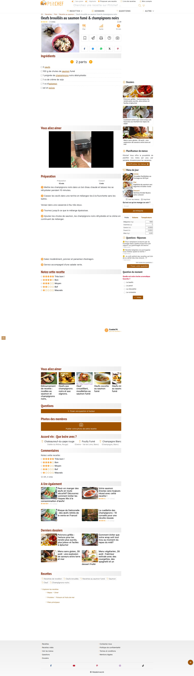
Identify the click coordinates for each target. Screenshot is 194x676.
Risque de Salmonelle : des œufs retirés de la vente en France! (68, 513)
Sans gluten (79, 1)
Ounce (127, 227)
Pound (126, 230)
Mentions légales (106, 655)
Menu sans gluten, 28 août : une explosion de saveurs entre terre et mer (69, 555)
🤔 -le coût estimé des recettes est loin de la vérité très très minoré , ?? (138, 257)
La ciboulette (131, 289)
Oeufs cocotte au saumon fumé (101, 388)
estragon (53, 83)
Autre (148, 11)
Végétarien (92, 1)
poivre (52, 88)
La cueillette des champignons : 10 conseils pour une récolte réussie (108, 514)
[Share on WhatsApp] (101, 49)
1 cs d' (50, 83)
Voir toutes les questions (144, 262)
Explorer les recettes (50, 589)
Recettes (74, 11)
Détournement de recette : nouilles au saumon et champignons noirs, (48, 392)
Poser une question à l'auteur (82, 411)
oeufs (47, 67)
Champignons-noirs (60, 582)
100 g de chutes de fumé (59, 71)
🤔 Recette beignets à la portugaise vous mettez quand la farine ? (136, 251)
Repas (49, 593)
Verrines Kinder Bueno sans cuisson (142, 194)
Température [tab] (146, 217)
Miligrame (128, 222)
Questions (124, 11)
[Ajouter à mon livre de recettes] (85, 38)
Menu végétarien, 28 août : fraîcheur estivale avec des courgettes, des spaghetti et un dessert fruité (101, 557)
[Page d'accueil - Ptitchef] (42, 14)
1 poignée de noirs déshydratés (64, 75)
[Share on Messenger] (92, 49)
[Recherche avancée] (144, 6)
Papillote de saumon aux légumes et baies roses (142, 185)
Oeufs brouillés (72, 579)
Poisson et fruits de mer (65, 597)
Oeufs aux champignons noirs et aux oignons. (66, 390)
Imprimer (146, 199)
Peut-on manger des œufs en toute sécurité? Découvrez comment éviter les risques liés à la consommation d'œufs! (60, 494)
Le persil (129, 286)
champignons (62, 75)
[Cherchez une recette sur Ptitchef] (140, 5)
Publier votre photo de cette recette (81, 429)
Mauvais (58, 290)
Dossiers (99, 11)
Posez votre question (139, 266)
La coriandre (131, 292)
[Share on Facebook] (84, 49)
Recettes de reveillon (53, 579)
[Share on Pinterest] (117, 49)
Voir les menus (133, 199)
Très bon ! (59, 276)
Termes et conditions (108, 651)
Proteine (50, 597)
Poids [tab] (126, 217)
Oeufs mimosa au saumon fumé (119, 388)
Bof (56, 287)
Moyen (57, 283)
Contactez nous (106, 644)
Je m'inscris (138, 211)
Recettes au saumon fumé (94, 579)
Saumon (112, 579)
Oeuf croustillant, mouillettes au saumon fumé (83, 390)
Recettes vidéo (48, 647)
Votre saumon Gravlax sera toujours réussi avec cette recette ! (109, 492)
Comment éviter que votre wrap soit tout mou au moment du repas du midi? (109, 539)
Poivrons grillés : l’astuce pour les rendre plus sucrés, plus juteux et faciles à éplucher (68, 540)
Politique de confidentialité (110, 647)
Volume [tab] (135, 217)
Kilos (126, 233)
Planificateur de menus (137, 164)
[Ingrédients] (4, 338)
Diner (56, 593)
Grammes (127, 224)
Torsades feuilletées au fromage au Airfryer (142, 177)
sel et (49, 88)
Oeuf (46, 582)
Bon (56, 280)
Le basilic (129, 282)
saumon (65, 71)
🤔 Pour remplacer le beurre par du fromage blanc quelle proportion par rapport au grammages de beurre (137, 243)
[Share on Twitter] (109, 49)
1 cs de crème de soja (53, 79)
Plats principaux (53, 602)
